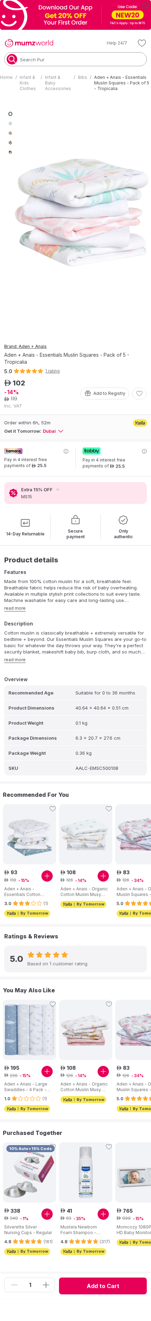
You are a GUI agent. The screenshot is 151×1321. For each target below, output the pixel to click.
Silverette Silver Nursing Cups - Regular (28, 1229)
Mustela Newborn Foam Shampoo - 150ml (78, 1230)
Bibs (82, 77)
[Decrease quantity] (14, 1285)
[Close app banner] (145, 5)
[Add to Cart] (47, 876)
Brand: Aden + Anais (25, 346)
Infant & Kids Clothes (28, 83)
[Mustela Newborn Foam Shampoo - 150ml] (85, 1172)
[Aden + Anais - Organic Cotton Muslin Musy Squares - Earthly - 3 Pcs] (85, 1029)
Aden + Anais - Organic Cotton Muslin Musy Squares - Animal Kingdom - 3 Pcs (84, 891)
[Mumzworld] (29, 43)
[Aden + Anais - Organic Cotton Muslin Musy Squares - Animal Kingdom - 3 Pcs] (85, 834)
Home (6, 77)
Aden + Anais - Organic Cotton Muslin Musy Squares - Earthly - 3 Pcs (84, 1087)
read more (15, 608)
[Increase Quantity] (46, 1285)
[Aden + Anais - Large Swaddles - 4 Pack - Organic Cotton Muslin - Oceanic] (29, 1029)
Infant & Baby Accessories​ (58, 83)
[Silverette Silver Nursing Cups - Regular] (29, 1172)
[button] (112, 43)
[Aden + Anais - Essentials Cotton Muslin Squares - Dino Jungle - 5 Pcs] (29, 834)
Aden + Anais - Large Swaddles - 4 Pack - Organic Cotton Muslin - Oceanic (27, 1087)
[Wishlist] (142, 43)
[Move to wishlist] (139, 393)
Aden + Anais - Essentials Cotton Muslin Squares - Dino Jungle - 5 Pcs (27, 891)
